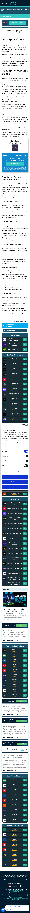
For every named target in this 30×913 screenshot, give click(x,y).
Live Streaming (16, 895)
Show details (21, 471)
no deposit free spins (7, 240)
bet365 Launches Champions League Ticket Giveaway (14, 610)
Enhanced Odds (22, 896)
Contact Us (20, 897)
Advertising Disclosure (20, 321)
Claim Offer (15, 164)
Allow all (15, 476)
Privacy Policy (5, 898)
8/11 (22, 749)
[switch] (26, 456)
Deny (15, 486)
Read (21, 625)
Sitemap (11, 898)
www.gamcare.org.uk (19, 890)
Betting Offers (8, 15)
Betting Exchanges (14, 896)
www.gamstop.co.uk (15, 891)
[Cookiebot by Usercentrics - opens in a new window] (21, 425)
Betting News (6, 896)
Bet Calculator (24, 895)
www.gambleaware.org (9, 890)
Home (2, 15)
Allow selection (15, 481)
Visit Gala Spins (17, 23)
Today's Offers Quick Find (15, 30)
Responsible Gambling (7, 895)
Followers (10, 325)
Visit (24, 339)
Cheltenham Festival (12, 897)
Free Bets (17, 899)
